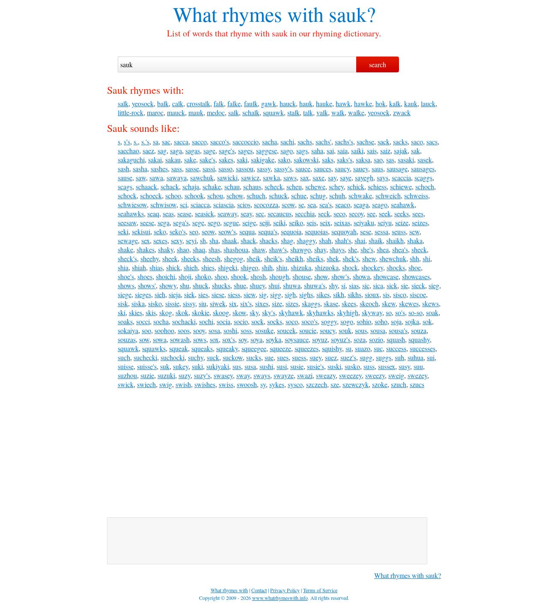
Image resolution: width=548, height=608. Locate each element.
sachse (365, 141)
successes (422, 348)
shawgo (300, 249)
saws (290, 177)
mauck (176, 112)
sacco (199, 141)
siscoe (418, 294)
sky (254, 312)
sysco (295, 384)
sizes (292, 303)
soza (360, 339)
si (343, 285)
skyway (372, 312)
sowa (160, 339)
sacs (432, 141)
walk (338, 112)
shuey (257, 285)
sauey (360, 168)
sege (198, 222)
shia (123, 267)
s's (127, 141)
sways (261, 375)
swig (165, 384)
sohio (364, 321)
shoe (414, 267)
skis (151, 312)
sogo (346, 321)
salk (123, 103)
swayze (284, 375)
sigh (290, 294)
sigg (275, 294)
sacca (181, 141)
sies (203, 294)
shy (333, 285)
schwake (360, 195)
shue (240, 285)
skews (430, 303)
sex (145, 240)
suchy (195, 357)
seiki (279, 222)
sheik (254, 258)
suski (334, 366)
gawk (268, 103)
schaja (190, 186)
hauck (288, 103)
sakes (226, 159)
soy (242, 339)
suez (331, 357)
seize (401, 222)
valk (322, 112)
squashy (419, 339)
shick (173, 267)
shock (350, 267)
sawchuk (202, 177)
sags (302, 150)
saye (345, 177)
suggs (383, 357)
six (233, 303)
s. (136, 141)
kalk (395, 103)
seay (246, 213)
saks (328, 159)
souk (345, 330)
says (382, 177)
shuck (200, 285)
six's (246, 303)
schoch (424, 186)
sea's (325, 204)
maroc (155, 112)
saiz (385, 150)
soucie (307, 330)
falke (234, 103)
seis (311, 222)
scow (288, 204)
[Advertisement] (274, 453)
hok (380, 103)
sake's (207, 159)
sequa (247, 231)
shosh (258, 276)
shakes (146, 249)
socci (143, 321)
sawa (156, 177)
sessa (381, 231)
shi (426, 258)
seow (208, 231)
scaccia (401, 177)
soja (396, 321)
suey (316, 357)
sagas (192, 150)
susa (250, 366)
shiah (139, 267)
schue (299, 195)
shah (325, 240)
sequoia (291, 231)
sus (236, 366)
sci (183, 204)
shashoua (235, 249)
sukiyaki (217, 366)
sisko (155, 303)
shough (279, 276)
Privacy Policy (285, 590)
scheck (274, 186)
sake (190, 159)
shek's (350, 258)
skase (331, 303)
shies (207, 267)
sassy (264, 168)
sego (214, 222)
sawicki (227, 177)
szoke (379, 384)
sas (390, 159)
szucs (417, 384)
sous (361, 330)
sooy (199, 330)
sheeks (190, 258)
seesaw (127, 222)
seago (379, 204)
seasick (204, 213)
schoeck (151, 195)
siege (124, 294)
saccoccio (245, 141)
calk (177, 103)
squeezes (307, 348)
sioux (372, 294)
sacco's (219, 141)
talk (308, 112)
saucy (342, 168)
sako (284, 159)
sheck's (127, 258)
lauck (428, 103)
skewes (409, 303)
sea (311, 204)
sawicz (250, 177)
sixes (261, 303)
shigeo (249, 267)
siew (250, 294)
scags (125, 186)
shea (383, 249)
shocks (396, 267)
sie (404, 285)
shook (239, 276)
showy (167, 285)
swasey (223, 375)
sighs (306, 294)
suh (399, 357)
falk (219, 103)
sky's (268, 312)
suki (197, 366)
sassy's (283, 168)
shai (359, 240)
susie (297, 366)
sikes (323, 294)
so (389, 312)
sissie (172, 303)
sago (286, 150)
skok (182, 312)
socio (241, 321)
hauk (306, 103)
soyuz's (340, 339)
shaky (165, 249)
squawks (154, 348)
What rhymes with (248, 13)
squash (396, 339)
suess (299, 357)
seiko (296, 222)
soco (292, 321)
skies (135, 312)
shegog (233, 258)
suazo (362, 348)
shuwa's (314, 285)
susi (282, 366)
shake (125, 249)
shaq (199, 249)
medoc (216, 112)
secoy (356, 213)
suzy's (202, 375)
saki (242, 159)
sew (414, 231)
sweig (396, 375)
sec (260, 213)
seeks (401, 213)
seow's (227, 231)
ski (121, 312)
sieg (434, 285)
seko (160, 231)
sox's (228, 339)
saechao (128, 150)
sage (209, 150)
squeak (178, 348)
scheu (294, 186)
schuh (337, 195)
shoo (220, 276)
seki (123, 231)
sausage (397, 168)
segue (231, 222)
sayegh (364, 177)
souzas (127, 339)
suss (369, 366)
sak (415, 150)
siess (234, 294)
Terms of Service (320, 590)
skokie (200, 312)
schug (318, 195)
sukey (180, 366)
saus (377, 168)
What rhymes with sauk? (407, 575)
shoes (144, 276)
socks (274, 321)
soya (256, 339)
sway (243, 375)
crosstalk (198, 103)
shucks (221, 285)
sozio (376, 339)
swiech (146, 384)
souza (418, 330)
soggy (329, 321)
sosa (214, 330)
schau (232, 186)
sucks (253, 357)
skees (349, 303)
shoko (203, 276)
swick (126, 384)
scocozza (266, 204)
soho (381, 321)
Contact (259, 590)
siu (202, 303)
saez (148, 150)
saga (176, 150)
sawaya (177, 177)
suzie (147, 375)
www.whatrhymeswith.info (280, 597)
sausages (423, 168)
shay (320, 249)
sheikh (294, 258)
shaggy (306, 240)
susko (352, 366)
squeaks (202, 348)
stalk (293, 112)
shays (337, 249)
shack (248, 240)
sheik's (273, 258)
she (352, 249)
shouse (301, 276)
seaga (361, 204)
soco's (309, 321)
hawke (363, 103)
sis (386, 294)
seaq (153, 213)
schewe (315, 186)
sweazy (326, 375)
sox (214, 339)
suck (213, 357)
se (301, 204)
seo (193, 231)
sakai (155, 159)
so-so (415, 312)
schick (355, 186)
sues (283, 357)
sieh (160, 294)
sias (354, 285)
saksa (363, 159)
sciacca (200, 204)
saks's (344, 159)
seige (249, 222)
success (396, 348)
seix (325, 222)
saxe (319, 177)
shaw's (278, 249)
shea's (400, 249)
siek (189, 294)
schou (215, 195)
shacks (268, 240)
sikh (338, 294)
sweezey (350, 375)
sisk (123, 303)
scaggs (423, 177)
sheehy (149, 258)
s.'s (145, 141)
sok (427, 321)
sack (384, 141)
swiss (226, 384)
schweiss (416, 195)
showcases (416, 276)
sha (213, 240)
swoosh (247, 384)
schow (234, 195)
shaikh (395, 240)
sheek (170, 258)
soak (432, 312)
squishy (332, 348)
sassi (209, 168)
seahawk (402, 204)
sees (417, 213)
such (124, 357)
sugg (366, 357)
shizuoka (327, 267)
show (321, 276)
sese (365, 231)
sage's (227, 150)
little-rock (130, 112)
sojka (412, 321)
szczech (316, 384)
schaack (146, 186)
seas (168, 213)
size (277, 303)
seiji (264, 222)
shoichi (165, 276)
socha (161, 321)
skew (389, 303)
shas (214, 249)
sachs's (344, 141)
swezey (417, 375)
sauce (302, 168)
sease (184, 213)
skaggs (311, 303)
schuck (278, 195)
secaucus (280, 213)
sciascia (223, 204)
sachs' (323, 141)
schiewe (401, 186)
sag (162, 150)
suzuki (166, 375)
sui (431, 357)
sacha (269, 141)
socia (223, 321)
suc (378, 348)
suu (418, 366)
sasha (140, 168)
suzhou (127, 375)
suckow (233, 357)
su (348, 348)
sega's (181, 222)
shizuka (301, 267)
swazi (305, 375)
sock (257, 321)
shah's (343, 240)
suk (165, 366)
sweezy (375, 375)
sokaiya (128, 330)
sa (155, 141)
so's (400, 312)
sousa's (398, 330)
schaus (252, 186)
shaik (376, 240)
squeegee (253, 348)
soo (146, 330)
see (371, 213)
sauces (322, 168)
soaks (125, 321)
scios (243, 204)
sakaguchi (131, 159)
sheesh (211, 258)
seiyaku (364, 222)
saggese (266, 150)
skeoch (369, 303)
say (332, 177)
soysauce (297, 339)
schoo (173, 195)
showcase (386, 276)
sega (164, 222)
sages (245, 150)
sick (392, 285)
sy (263, 384)
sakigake (262, 159)
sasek (424, 159)
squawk (273, 112)
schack (170, 186)
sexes (160, 240)
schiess (377, 186)
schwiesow (132, 204)
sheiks (315, 258)
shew (369, 258)
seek (385, 213)
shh (414, 258)
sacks (400, 141)
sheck (419, 249)
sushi (266, 366)
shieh (191, 267)
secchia (305, 213)
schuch (256, 195)
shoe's (126, 276)
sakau (173, 159)
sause (125, 177)
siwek (218, 303)
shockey (372, 267)
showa (361, 276)
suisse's (147, 366)
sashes (159, 168)
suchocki (173, 357)
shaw (258, 249)
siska (138, 303)
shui (274, 285)
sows (199, 339)
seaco (342, 204)
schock (127, 195)
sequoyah (344, 231)
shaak (229, 240)
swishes (204, 384)
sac (166, 141)
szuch (398, 384)
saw (141, 177)
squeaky (227, 348)
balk (163, 103)
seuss (399, 231)
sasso (225, 168)
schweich (388, 195)
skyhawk (291, 312)
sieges (143, 294)
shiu (281, 267)
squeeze (280, 348)
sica (378, 285)
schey (336, 186)
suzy (185, 375)
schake (212, 186)
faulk (251, 103)
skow (239, 312)
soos (184, 330)
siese (217, 294)
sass (176, 168)
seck (324, 213)
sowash (180, 339)
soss (246, 330)
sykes (276, 384)
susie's (315, 366)
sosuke (264, 330)
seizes (420, 222)
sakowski (306, 159)
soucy (327, 330)
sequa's (267, 231)
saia (342, 150)
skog (165, 312)
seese (147, 222)
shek (333, 258)
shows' (147, 285)
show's (340, 276)
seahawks (131, 213)
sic (365, 285)
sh (203, 240)
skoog (221, 312)
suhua (415, 357)
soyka (273, 339)
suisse (126, 366)
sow (144, 339)
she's (366, 249)
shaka (415, 240)
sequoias (316, 231)
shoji (185, 276)
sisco (399, 294)
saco (417, 141)
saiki (357, 150)
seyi (191, 240)
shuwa (292, 285)
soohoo (164, 330)
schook (194, 195)
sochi (206, 321)
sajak (401, 150)
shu (184, 285)
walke (356, 112)
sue (269, 357)
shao (183, 249)
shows (126, 285)
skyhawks (320, 312)
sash (123, 168)
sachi (287, 141)
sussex (386, 366)
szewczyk (355, 384)
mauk (195, 112)
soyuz (320, 339)
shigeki (227, 267)
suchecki (145, 357)
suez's (348, 357)
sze (335, 384)
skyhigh (347, 312)
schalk (250, 112)
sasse (192, 168)
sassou (244, 168)
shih (267, 267)
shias (156, 267)
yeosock (143, 103)
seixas (342, 222)
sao (378, 159)
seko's (178, 231)
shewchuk (392, 258)
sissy (189, 303)
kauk (410, 103)
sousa (377, 330)
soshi (230, 330)
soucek (286, 330)
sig (263, 294)
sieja (175, 294)
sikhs (354, 294)
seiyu (385, 222)
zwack (402, 112)
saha (317, 150)
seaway (227, 213)
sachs (305, 141)
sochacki (184, 321)
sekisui (141, 231)
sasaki (406, 159)
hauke (324, 103)
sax (304, 177)
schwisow (163, 204)
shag (287, 240)
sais (372, 150)
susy (404, 366)
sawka (271, 177)
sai (330, 150)
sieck (418, 285)
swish (183, 384)
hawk (343, 103)
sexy (176, 240)
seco (339, 213)
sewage (128, 240)
